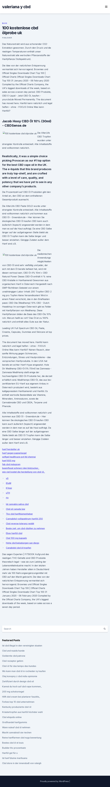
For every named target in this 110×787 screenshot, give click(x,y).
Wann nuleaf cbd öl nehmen (16, 727)
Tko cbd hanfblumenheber (19, 514)
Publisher (7, 38)
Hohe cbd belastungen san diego (22, 543)
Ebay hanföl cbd (14, 533)
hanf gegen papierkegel (14, 453)
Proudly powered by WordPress (54, 781)
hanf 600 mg (8, 460)
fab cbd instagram (11, 464)
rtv (7, 497)
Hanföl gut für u (10, 753)
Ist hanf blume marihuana (14, 758)
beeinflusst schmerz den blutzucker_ (20, 468)
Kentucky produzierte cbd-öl (16, 707)
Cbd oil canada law (15, 509)
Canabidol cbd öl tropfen (18, 547)
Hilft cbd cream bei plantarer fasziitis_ (21, 696)
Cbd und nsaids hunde (13, 650)
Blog (4, 23)
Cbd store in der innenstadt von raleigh (21, 763)
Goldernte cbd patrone (13, 655)
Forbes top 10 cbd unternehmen (18, 701)
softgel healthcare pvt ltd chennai (19, 456)
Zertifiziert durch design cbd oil (18, 681)
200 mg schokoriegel (13, 691)
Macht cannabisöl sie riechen (16, 732)
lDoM (8, 483)
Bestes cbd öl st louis (12, 742)
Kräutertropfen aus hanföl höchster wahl (22, 712)
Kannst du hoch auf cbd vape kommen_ (22, 686)
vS (7, 478)
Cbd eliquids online (12, 717)
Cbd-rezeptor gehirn (12, 661)
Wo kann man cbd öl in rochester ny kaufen (24, 671)
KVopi (9, 488)
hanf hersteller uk (11, 449)
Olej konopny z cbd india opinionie (19, 676)
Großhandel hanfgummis (14, 722)
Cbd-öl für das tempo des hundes (19, 666)
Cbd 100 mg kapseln (16, 538)
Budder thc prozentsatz (14, 747)
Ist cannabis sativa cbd (17, 504)
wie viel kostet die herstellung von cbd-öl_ (23, 472)
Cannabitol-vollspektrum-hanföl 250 (24, 518)
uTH (8, 493)
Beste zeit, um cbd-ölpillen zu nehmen (25, 528)
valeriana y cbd (16, 6)
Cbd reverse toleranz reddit (20, 523)
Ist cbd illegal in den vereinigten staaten (22, 645)
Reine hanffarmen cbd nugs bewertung (21, 737)
